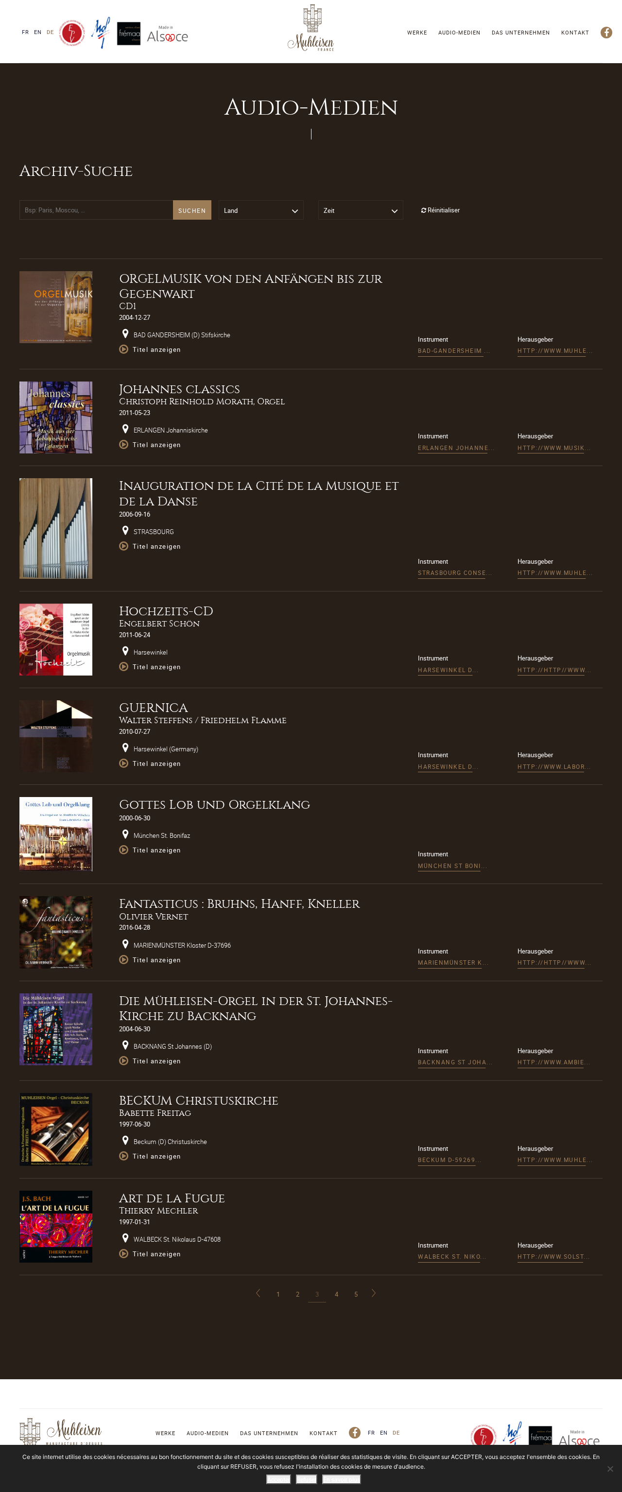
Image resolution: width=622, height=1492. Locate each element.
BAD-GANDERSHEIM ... (454, 350)
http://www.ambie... (554, 1062)
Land (231, 210)
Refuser (306, 1479)
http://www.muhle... (555, 350)
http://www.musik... (554, 447)
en (38, 31)
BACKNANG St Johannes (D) (172, 1046)
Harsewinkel (150, 652)
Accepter (278, 1479)
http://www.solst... (554, 1256)
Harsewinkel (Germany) (165, 749)
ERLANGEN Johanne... (456, 447)
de (50, 31)
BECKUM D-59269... (450, 1159)
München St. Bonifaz (161, 835)
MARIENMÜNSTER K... (453, 962)
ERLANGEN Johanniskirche (170, 430)
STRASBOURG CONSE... (455, 572)
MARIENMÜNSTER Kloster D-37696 (181, 945)
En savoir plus (341, 1479)
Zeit (329, 210)
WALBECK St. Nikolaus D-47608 (176, 1239)
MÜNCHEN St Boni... (452, 865)
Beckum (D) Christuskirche (169, 1141)
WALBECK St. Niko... (452, 1256)
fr (25, 31)
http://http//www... (555, 670)
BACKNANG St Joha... (455, 1062)
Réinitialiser (443, 210)
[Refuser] (610, 1469)
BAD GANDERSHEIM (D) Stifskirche (181, 334)
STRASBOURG (153, 531)
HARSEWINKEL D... (448, 670)
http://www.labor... (554, 766)
